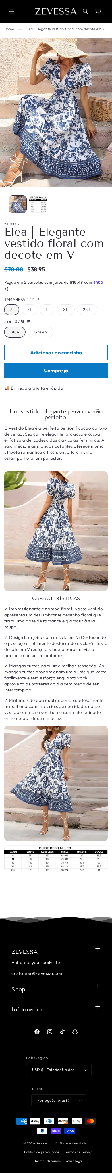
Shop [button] (18, 989)
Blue (14, 332)
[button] (11, 11)
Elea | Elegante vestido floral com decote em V (65, 29)
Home (9, 29)
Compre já (56, 370)
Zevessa (43, 1143)
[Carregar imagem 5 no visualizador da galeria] (38, 204)
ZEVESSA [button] (24, 951)
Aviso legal (74, 1161)
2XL (87, 309)
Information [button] (27, 1009)
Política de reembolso (72, 1143)
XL (66, 309)
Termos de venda (47, 1161)
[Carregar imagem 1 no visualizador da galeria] (17, 204)
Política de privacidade (41, 1152)
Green (40, 332)
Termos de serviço (78, 1152)
